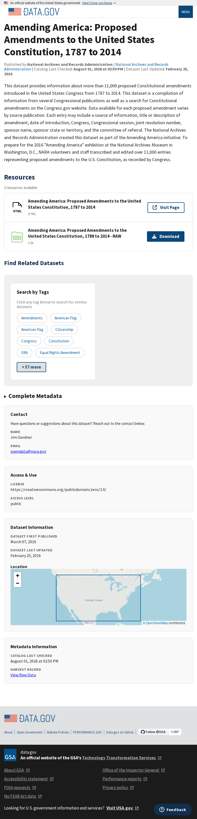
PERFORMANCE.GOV (87, 732)
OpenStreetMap (157, 623)
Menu (186, 11)
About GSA (14, 770)
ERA (24, 352)
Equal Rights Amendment (60, 352)
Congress (29, 341)
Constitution (59, 341)
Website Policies (58, 732)
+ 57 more (31, 367)
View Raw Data (23, 674)
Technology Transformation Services (119, 758)
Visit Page (169, 207)
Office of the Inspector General (131, 770)
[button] (17, 576)
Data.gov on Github (120, 732)
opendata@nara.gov (28, 451)
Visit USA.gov (120, 808)
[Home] (34, 12)
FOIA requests (17, 787)
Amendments (32, 318)
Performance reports (122, 779)
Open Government (29, 732)
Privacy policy (116, 787)
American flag (32, 329)
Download (169, 236)
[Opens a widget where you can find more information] (173, 810)
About (8, 732)
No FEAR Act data (20, 796)
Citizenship (64, 329)
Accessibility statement (26, 779)
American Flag (66, 318)
